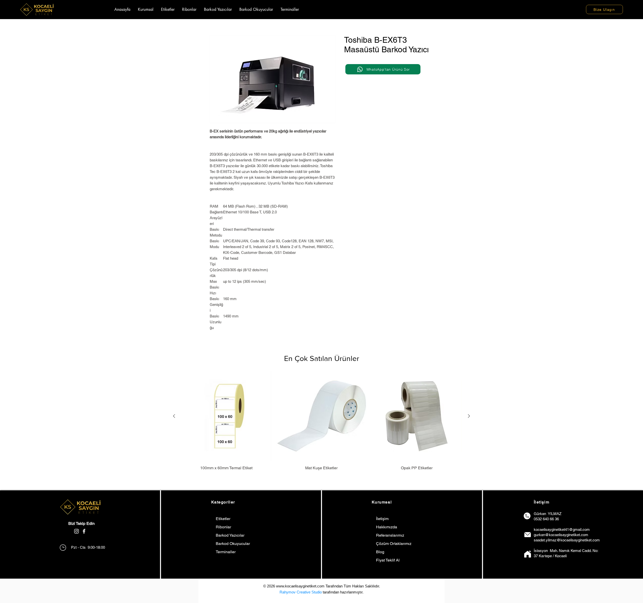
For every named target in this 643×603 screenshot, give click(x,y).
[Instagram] (76, 531)
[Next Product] (469, 416)
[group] (321, 421)
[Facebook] (84, 531)
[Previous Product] (174, 416)
